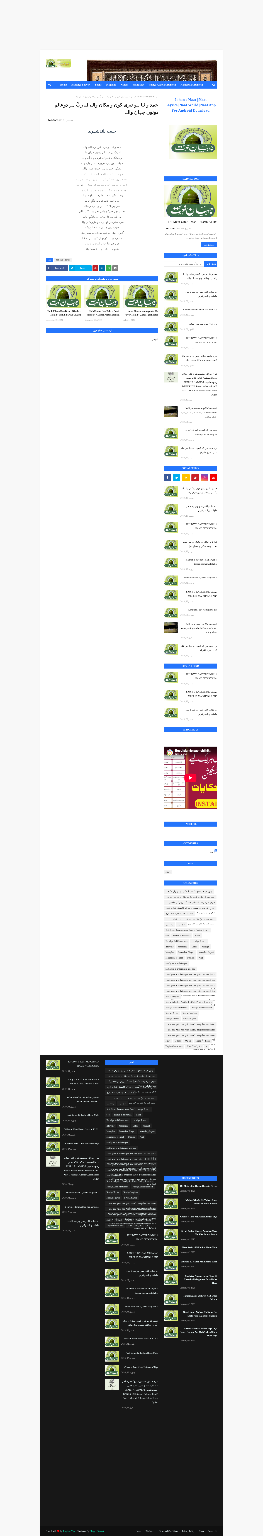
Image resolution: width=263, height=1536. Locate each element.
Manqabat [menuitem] (138, 84)
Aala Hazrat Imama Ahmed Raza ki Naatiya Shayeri (187, 930)
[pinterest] (195, 477)
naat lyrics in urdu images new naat (180, 969)
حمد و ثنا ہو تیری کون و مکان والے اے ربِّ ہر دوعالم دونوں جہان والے (199, 276)
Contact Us (212, 1531)
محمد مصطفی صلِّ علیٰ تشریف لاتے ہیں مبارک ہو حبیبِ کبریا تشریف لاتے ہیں (192, 919)
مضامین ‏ (169, 924)
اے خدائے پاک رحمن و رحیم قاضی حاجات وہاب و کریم (201, 294)
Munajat (190, 958)
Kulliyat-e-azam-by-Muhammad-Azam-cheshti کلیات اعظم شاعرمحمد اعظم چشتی (199, 412)
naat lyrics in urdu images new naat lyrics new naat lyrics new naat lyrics (191, 975)
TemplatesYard (69, 1531)
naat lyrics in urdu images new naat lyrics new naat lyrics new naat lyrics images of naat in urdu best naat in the (191, 986)
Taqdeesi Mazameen (173, 1046)
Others (178, 1041)
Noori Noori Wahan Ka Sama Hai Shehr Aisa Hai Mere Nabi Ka (200, 1314)
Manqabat (169, 952)
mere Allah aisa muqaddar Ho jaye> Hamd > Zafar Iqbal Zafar (141, 313)
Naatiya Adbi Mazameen (202, 1007)
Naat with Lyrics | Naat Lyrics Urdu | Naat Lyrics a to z (188, 1002)
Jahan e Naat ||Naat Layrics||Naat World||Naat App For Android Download (190, 104)
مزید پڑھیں (209, 244)
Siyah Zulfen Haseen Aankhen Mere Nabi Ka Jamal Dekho (199, 1233)
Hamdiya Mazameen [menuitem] (192, 84)
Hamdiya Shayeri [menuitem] (80, 84)
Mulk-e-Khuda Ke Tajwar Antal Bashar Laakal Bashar (201, 1202)
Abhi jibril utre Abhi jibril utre (202, 609)
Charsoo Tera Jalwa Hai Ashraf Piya (198, 1216)
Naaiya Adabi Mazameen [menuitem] (162, 84)
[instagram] (204, 477)
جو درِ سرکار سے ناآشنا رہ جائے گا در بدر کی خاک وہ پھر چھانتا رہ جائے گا (191, 903)
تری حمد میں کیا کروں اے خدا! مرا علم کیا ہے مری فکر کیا (199, 450)
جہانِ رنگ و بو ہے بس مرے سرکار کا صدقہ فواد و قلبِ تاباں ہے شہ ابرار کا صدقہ (190, 908)
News (213, 851)
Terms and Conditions (168, 1531)
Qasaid (188, 1041)
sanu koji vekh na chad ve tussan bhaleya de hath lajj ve (201, 432)
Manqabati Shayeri (186, 952)
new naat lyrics (189, 1018)
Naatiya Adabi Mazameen (176, 1007)
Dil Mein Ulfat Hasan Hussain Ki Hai (192, 222)
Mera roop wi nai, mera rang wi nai (200, 577)
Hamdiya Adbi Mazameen (176, 941)
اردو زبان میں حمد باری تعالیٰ (203, 323)
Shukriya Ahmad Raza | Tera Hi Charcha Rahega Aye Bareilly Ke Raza (200, 1279)
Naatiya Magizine (189, 1013)
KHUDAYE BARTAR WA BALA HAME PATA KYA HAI (201, 340)
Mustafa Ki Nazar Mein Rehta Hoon (199, 1261)
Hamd (197, 935)
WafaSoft (52, 120)
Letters (194, 946)
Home (138, 1531)
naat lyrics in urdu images (176, 963)
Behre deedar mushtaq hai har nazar (200, 309)
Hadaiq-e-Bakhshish (182, 935)
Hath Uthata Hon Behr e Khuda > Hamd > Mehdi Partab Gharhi (64, 313)
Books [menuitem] (98, 84)
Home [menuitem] (63, 84)
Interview (169, 946)
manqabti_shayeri (206, 952)
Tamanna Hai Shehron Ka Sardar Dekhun (200, 1297)
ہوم (156, 96)
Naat (201, 958)
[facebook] (167, 477)
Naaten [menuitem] (124, 84)
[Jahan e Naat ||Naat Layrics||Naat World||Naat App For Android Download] (193, 142)
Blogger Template (97, 1531)
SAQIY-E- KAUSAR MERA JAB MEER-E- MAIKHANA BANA (201, 594)
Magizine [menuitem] (111, 84)
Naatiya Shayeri (172, 1018)
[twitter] (177, 477)
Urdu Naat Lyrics (194, 1046)
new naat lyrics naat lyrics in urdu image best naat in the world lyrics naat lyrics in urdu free (191, 1025)
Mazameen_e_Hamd (174, 958)
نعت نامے (181, 924)
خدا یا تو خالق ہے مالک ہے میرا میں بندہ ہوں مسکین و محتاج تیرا (200, 544)
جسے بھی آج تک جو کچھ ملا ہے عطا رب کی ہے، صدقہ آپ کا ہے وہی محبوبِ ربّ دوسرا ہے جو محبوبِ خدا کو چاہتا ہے (191, 897)
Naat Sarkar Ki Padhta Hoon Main (199, 1247)
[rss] (186, 477)
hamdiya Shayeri (145, 96)
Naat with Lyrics (172, 996)
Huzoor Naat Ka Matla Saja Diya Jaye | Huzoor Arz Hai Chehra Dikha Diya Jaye (198, 1332)
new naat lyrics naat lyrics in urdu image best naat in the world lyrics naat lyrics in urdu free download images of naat (191, 1030)
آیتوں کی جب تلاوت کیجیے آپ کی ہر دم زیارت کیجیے (188, 891)
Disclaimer (150, 1531)
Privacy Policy (188, 1531)
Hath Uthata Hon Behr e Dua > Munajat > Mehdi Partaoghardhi (103, 313)
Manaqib (205, 946)
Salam (198, 1041)
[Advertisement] (155, 25)
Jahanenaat (182, 946)
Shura (207, 1041)
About (201, 1531)
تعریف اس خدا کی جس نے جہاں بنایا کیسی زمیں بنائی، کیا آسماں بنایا (199, 358)
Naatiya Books (171, 1013)
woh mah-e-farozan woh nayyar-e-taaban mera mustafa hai (201, 561)
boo (167, 935)
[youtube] (213, 477)
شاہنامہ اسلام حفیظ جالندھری (179, 913)
